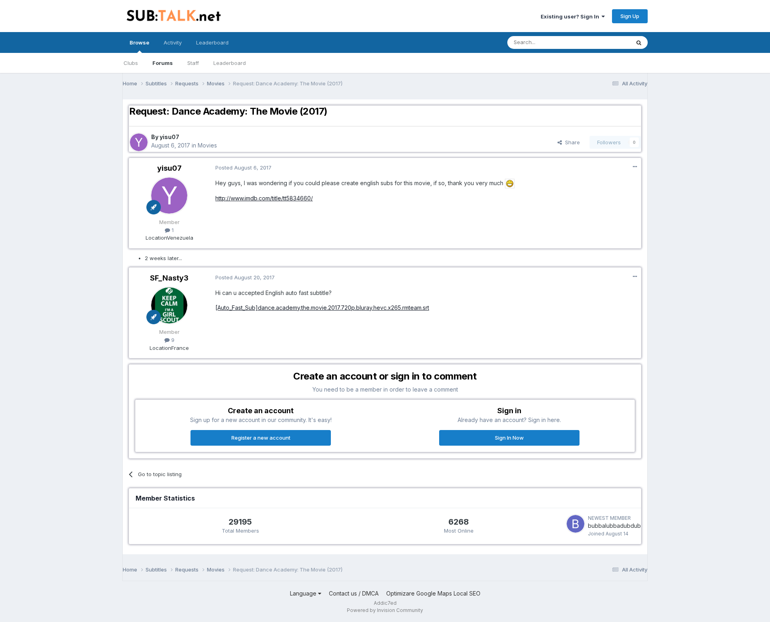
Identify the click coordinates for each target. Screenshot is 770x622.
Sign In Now (509, 437)
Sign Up (629, 16)
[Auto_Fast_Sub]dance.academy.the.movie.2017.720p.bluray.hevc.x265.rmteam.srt (322, 307)
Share (571, 142)
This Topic (606, 42)
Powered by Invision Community (385, 610)
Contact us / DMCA (354, 593)
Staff (193, 63)
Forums (162, 63)
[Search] (639, 42)
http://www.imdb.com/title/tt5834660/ (264, 198)
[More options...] (635, 167)
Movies (207, 145)
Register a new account (260, 437)
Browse (139, 42)
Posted (243, 167)
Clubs (131, 63)
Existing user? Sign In (571, 16)
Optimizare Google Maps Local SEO (433, 593)
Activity (173, 42)
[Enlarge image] (510, 183)
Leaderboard (229, 63)
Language (304, 593)
